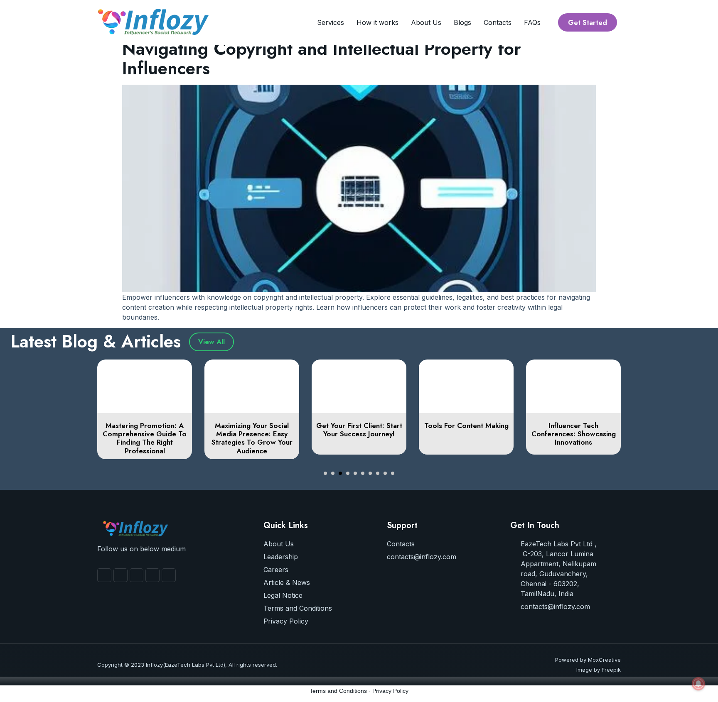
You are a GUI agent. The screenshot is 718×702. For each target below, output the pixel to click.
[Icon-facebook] (104, 575)
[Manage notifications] (698, 683)
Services (330, 22)
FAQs (532, 22)
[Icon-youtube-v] (120, 575)
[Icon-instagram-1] (137, 575)
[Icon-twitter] (152, 575)
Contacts (497, 22)
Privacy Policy (390, 690)
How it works (377, 22)
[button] (325, 473)
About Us (426, 22)
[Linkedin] (169, 575)
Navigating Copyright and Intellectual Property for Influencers (321, 58)
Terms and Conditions (338, 690)
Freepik (611, 669)
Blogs (462, 22)
